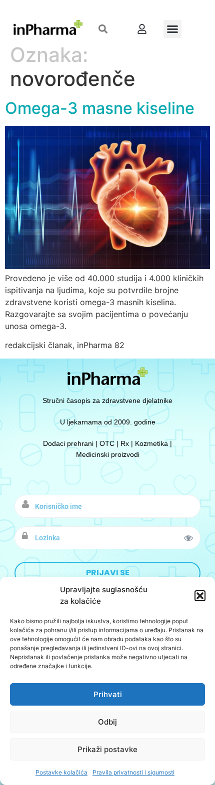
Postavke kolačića (62, 772)
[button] (200, 596)
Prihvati (108, 694)
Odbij (107, 722)
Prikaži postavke (108, 749)
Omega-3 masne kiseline (99, 108)
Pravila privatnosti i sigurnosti (133, 772)
